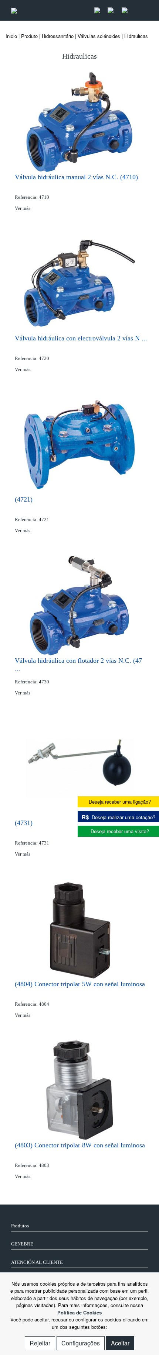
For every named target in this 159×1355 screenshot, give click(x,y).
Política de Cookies (79, 1312)
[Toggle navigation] (140, 10)
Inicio (11, 35)
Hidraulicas (136, 35)
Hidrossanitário (58, 35)
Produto (29, 35)
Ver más (23, 208)
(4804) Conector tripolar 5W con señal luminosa (80, 984)
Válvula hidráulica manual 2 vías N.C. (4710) (76, 177)
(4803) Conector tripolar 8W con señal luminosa (80, 1145)
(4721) (24, 499)
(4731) (24, 822)
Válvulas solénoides (99, 35)
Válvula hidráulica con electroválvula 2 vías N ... (81, 338)
